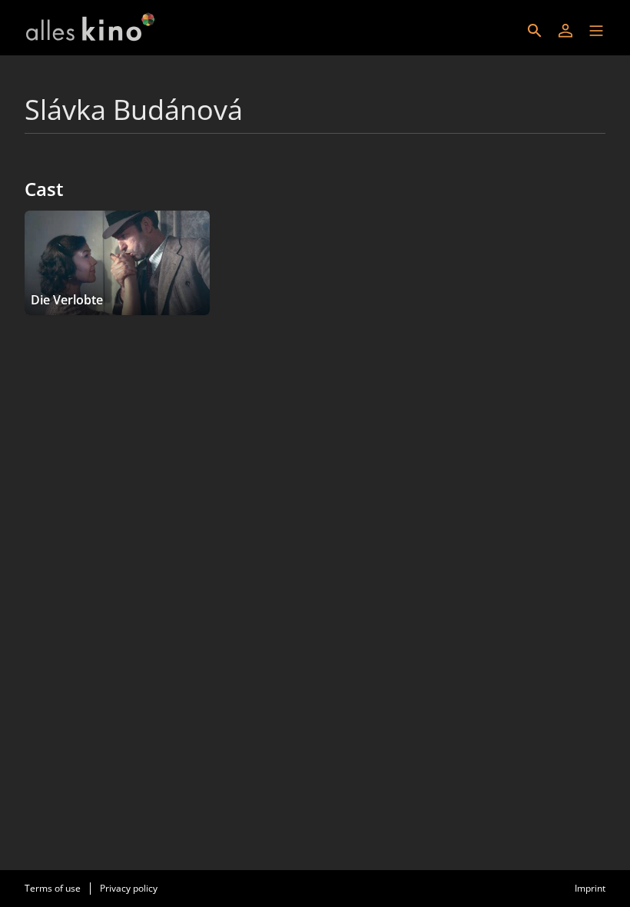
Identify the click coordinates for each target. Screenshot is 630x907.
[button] (596, 30)
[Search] (534, 30)
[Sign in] (565, 30)
